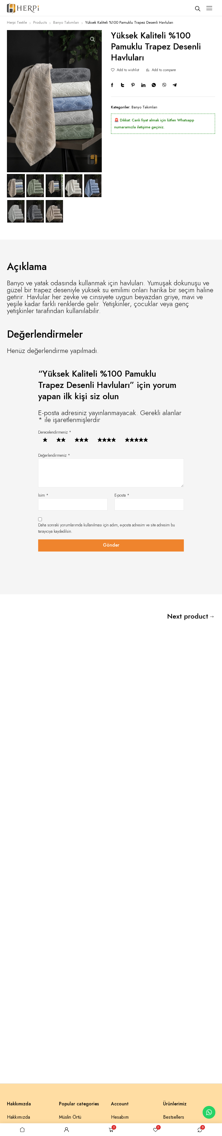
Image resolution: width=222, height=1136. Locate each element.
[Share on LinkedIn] (143, 85)
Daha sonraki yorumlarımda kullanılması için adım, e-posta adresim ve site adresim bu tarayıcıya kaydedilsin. (106, 528)
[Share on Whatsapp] (153, 85)
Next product (187, 616)
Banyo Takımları (66, 22)
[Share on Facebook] (112, 85)
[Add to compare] (147, 70)
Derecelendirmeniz (54, 432)
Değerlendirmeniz (54, 455)
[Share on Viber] (164, 85)
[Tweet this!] (122, 85)
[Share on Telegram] (174, 85)
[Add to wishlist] (112, 70)
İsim (43, 495)
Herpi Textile (17, 22)
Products (40, 22)
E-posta (122, 495)
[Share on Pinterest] (133, 85)
